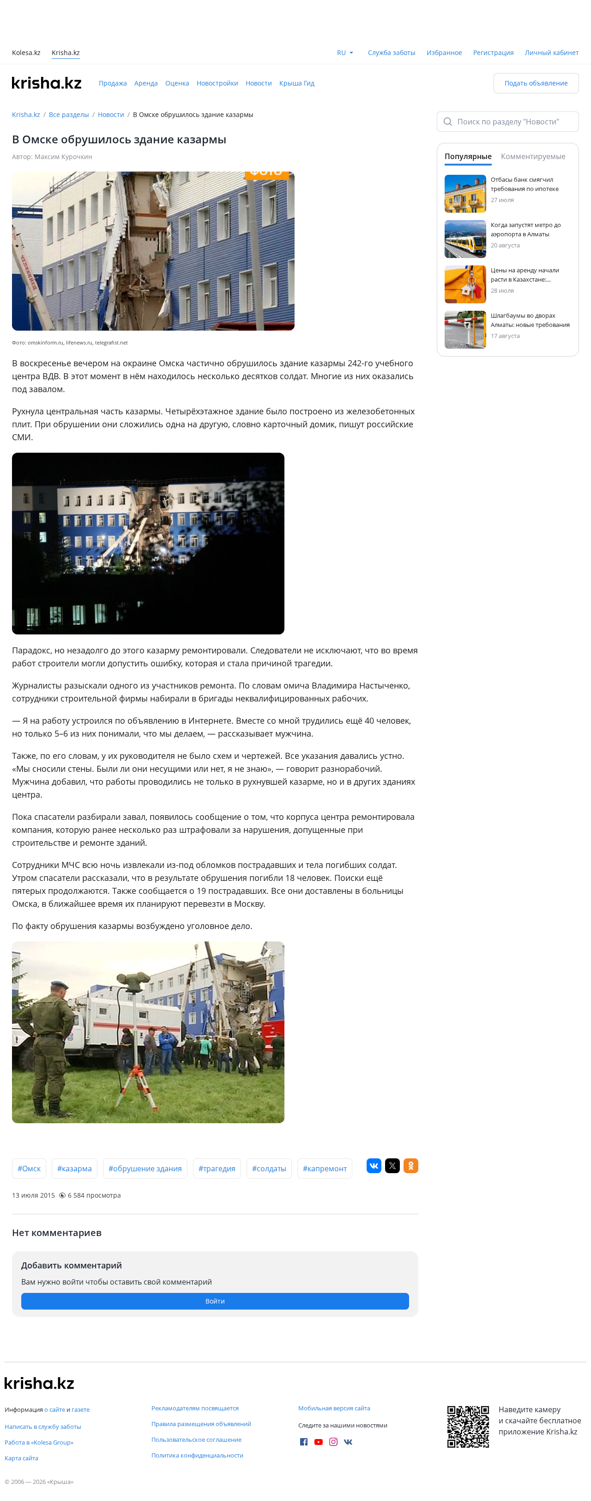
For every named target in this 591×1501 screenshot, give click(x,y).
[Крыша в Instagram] (333, 1442)
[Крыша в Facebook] (303, 1442)
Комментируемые (533, 156)
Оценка (177, 83)
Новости (259, 83)
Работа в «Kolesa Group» (39, 1442)
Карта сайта (21, 1458)
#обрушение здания (145, 1168)
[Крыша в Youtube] (318, 1442)
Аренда (146, 83)
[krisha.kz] (39, 1383)
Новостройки (217, 83)
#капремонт (325, 1168)
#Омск (29, 1168)
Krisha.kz (26, 114)
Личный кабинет (552, 52)
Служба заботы (392, 52)
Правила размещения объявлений (201, 1424)
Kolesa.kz (26, 53)
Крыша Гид (296, 83)
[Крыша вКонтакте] (348, 1442)
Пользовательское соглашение (196, 1439)
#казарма (74, 1168)
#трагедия (217, 1168)
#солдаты (269, 1168)
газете (81, 1409)
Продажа (113, 83)
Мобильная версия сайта (334, 1408)
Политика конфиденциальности (197, 1455)
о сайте (54, 1409)
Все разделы (69, 114)
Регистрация (493, 52)
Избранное (444, 52)
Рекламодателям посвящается (195, 1408)
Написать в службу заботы (43, 1426)
